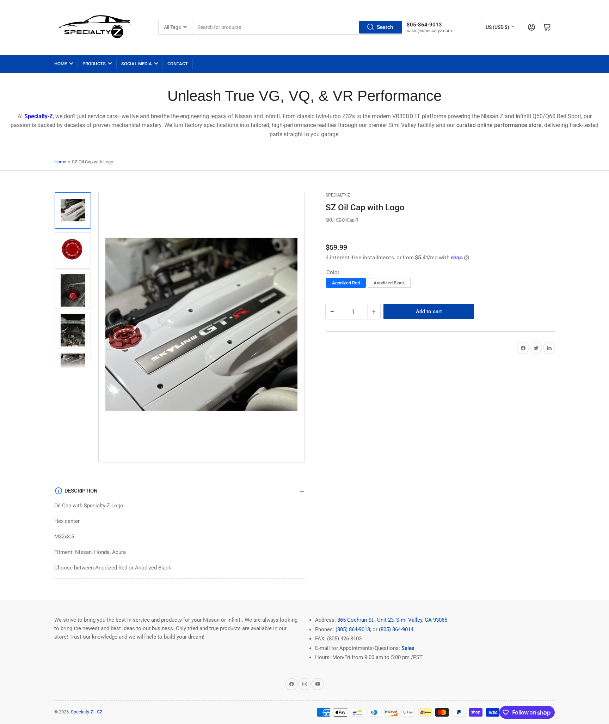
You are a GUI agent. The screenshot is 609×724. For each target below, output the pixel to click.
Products (94, 63)
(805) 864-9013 (353, 629)
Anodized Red (346, 282)
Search (385, 27)
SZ (100, 711)
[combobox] (297, 27)
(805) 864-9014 (396, 629)
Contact (177, 63)
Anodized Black (389, 282)
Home (60, 63)
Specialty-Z (338, 195)
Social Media (136, 63)
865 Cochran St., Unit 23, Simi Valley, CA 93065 (392, 620)
